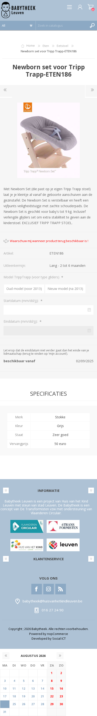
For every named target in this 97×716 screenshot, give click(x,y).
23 (61, 696)
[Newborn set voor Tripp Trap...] (6, 91)
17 (4, 696)
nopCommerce (57, 634)
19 (23, 696)
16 (61, 689)
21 (42, 696)
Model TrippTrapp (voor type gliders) (32, 277)
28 (42, 704)
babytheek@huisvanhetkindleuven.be (52, 601)
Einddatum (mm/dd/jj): (21, 321)
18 (14, 696)
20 (33, 696)
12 (23, 689)
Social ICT (59, 638)
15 (51, 689)
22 (51, 696)
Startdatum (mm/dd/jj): (22, 300)
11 (14, 689)
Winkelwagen (90, 7)
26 (23, 704)
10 (4, 689)
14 (42, 689)
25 (14, 704)
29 (51, 704)
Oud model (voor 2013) (24, 288)
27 (33, 704)
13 (33, 689)
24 (4, 704)
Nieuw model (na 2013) (65, 288)
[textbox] (62, 25)
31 (4, 712)
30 (61, 704)
